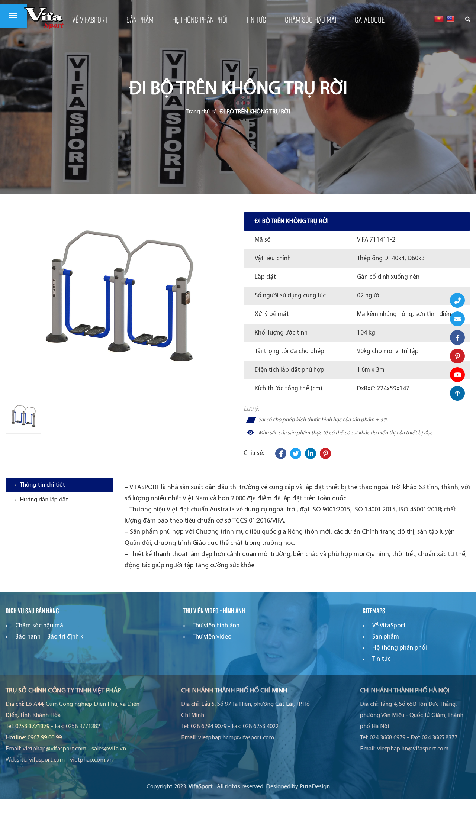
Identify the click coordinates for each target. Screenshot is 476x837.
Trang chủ (198, 112)
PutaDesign (315, 787)
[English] (451, 18)
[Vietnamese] (439, 18)
